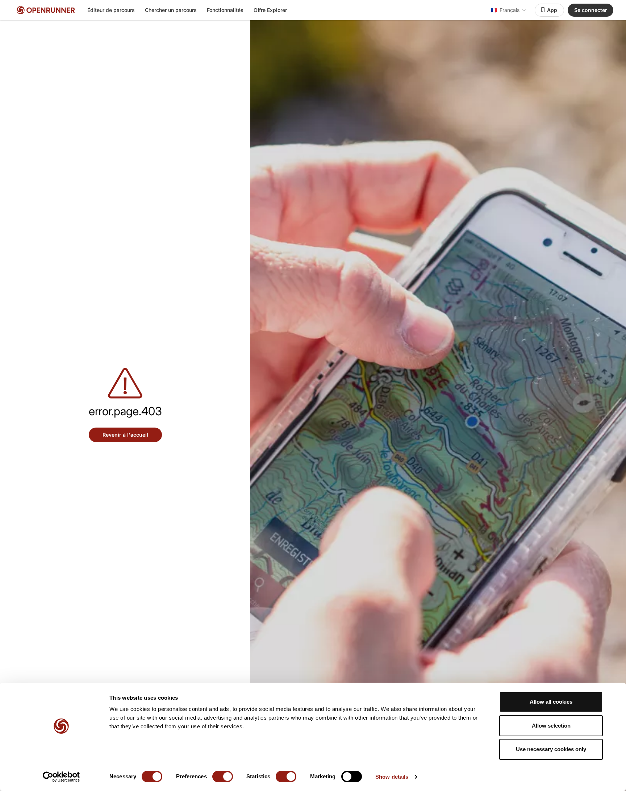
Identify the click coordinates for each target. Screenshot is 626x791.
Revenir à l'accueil (125, 435)
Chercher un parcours (171, 10)
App (552, 10)
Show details (391, 777)
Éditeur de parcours (111, 10)
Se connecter (590, 10)
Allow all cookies (551, 702)
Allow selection (551, 726)
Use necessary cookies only (551, 749)
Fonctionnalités (225, 10)
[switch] (222, 776)
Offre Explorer (270, 10)
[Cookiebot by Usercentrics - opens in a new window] (61, 776)
